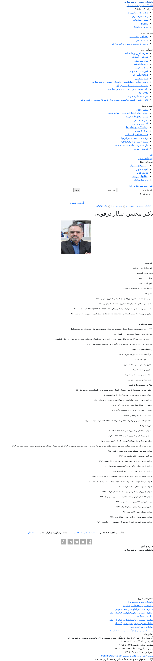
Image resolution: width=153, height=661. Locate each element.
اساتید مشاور (141, 78)
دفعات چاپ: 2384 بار (84, 532)
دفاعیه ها (143, 92)
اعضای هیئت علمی (139, 36)
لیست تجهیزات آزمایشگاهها (134, 141)
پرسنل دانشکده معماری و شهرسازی (130, 43)
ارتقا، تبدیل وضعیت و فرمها (134, 138)
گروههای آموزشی (139, 56)
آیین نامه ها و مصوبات (137, 96)
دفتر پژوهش (142, 109)
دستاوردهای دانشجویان (137, 116)
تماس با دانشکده (140, 27)
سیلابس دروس (140, 67)
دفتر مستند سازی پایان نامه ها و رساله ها (128, 89)
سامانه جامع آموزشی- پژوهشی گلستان (133, 623)
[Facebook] (89, 541)
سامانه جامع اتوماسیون (141, 627)
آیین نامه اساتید (145, 158)
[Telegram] (76, 541)
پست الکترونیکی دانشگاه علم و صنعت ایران (131, 630)
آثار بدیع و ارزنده (140, 123)
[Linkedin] (70, 541)
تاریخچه (144, 23)
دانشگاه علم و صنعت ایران (140, 601)
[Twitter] (83, 541)
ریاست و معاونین (139, 16)
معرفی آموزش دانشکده (136, 53)
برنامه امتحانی (141, 64)
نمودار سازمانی (140, 19)
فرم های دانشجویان (138, 71)
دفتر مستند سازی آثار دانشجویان (132, 85)
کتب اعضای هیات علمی (136, 134)
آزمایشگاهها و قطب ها (137, 127)
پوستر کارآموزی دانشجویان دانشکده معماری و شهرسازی (120, 82)
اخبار (150, 154)
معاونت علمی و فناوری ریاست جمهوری (133, 609)
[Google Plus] (63, 541)
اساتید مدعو (142, 40)
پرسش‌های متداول (139, 165)
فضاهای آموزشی (139, 74)
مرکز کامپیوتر (141, 130)
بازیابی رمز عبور (76, 202)
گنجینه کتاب (142, 172)
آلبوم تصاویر (142, 169)
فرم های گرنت (141, 148)
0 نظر (30, 532)
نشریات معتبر (141, 120)
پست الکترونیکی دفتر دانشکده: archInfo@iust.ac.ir (127, 655)
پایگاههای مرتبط (140, 176)
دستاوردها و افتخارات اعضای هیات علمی (128, 113)
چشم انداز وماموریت (138, 12)
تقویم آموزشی (141, 60)
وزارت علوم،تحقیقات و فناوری (138, 605)
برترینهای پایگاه (140, 179)
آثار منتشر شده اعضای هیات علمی (131, 145)
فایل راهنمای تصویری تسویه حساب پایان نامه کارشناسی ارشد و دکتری (113, 99)
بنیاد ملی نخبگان (145, 616)
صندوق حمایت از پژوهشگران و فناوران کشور (130, 612)
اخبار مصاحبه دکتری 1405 (140, 185)
